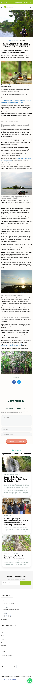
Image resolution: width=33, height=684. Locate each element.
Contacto (3, 651)
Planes (2, 643)
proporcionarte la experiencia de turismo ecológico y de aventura (14, 345)
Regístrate (26, 2)
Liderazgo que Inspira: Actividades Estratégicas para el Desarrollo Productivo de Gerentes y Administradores (16, 522)
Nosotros (3, 628)
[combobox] (8, 666)
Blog (2, 632)
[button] (29, 680)
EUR (30, 2)
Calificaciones (4, 636)
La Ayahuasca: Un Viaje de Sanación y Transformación (14, 557)
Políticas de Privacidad (6, 655)
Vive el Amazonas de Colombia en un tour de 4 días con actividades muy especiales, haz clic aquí (16, 101)
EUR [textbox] (3, 666)
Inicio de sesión (18, 2)
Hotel (2, 639)
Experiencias (13, 41)
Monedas (3, 664)
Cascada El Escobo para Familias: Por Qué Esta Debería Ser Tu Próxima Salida (15, 479)
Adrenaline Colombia (8, 85)
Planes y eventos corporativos (8, 625)
